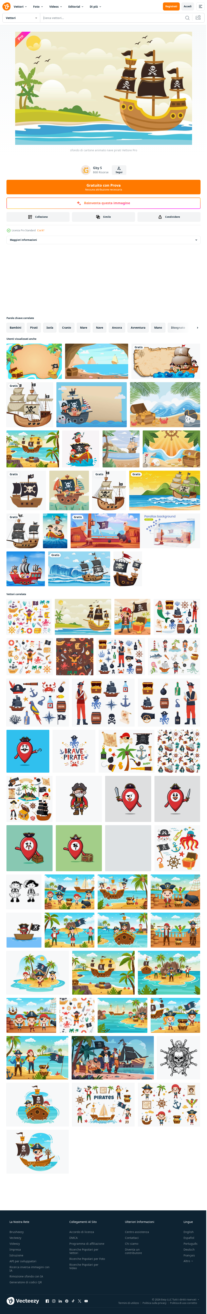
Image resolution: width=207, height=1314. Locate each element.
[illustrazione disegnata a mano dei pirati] (178, 1057)
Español (186, 1238)
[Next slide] (191, 327)
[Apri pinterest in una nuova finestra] (66, 1300)
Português (188, 1244)
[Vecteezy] (6, 6)
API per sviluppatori (22, 1261)
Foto (36, 6)
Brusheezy (16, 1232)
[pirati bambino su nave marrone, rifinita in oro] (80, 448)
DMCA (72, 1238)
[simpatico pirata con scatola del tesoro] (132, 617)
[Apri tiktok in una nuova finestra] (73, 1300)
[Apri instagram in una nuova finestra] (53, 1300)
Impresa (14, 1249)
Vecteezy (15, 1238)
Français (186, 1255)
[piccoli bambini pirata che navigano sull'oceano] (55, 530)
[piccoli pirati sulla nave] (69, 490)
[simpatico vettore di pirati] (79, 799)
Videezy (14, 1244)
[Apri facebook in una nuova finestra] (47, 1300)
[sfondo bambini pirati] (34, 361)
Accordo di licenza (80, 1232)
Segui (117, 172)
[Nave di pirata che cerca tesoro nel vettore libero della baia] (96, 361)
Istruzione (16, 1255)
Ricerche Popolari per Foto (82, 1260)
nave (99, 327)
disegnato (178, 327)
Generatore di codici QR (25, 1282)
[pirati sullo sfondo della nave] (91, 404)
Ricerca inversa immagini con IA (26, 1268)
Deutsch (186, 1249)
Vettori (18, 6)
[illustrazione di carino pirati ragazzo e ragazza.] (23, 891)
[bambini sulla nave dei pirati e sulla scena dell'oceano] (25, 568)
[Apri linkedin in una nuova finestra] (60, 1300)
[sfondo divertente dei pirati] (165, 404)
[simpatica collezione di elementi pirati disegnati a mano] (177, 848)
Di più (94, 6)
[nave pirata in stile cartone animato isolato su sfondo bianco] (29, 404)
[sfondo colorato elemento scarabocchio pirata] (171, 448)
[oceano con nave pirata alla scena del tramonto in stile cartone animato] (164, 490)
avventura (138, 327)
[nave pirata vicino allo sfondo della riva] (120, 448)
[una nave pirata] (127, 568)
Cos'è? (40, 230)
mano (158, 327)
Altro (184, 1261)
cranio (66, 327)
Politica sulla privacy (151, 1303)
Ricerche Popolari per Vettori (82, 1251)
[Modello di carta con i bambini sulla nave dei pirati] (165, 361)
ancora (117, 327)
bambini (15, 327)
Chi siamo (129, 1244)
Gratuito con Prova (101, 187)
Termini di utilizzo (125, 1303)
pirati (34, 327)
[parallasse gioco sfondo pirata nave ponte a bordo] (135, 530)
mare (83, 327)
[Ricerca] (184, 17)
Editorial (74, 6)
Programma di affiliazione (85, 1244)
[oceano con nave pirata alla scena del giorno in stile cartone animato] (79, 568)
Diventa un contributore (131, 1251)
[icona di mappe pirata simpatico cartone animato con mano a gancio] (27, 751)
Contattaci (130, 1238)
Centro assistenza (135, 1232)
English (186, 1232)
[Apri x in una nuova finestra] (79, 1300)
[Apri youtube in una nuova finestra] (86, 1300)
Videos (54, 6)
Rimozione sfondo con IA (26, 1276)
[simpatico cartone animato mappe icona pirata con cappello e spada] (128, 799)
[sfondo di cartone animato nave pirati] (83, 617)
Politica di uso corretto (180, 1303)
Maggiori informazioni (23, 240)
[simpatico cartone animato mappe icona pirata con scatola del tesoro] (29, 848)
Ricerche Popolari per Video (82, 1269)
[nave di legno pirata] (26, 490)
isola (49, 327)
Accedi (185, 6)
